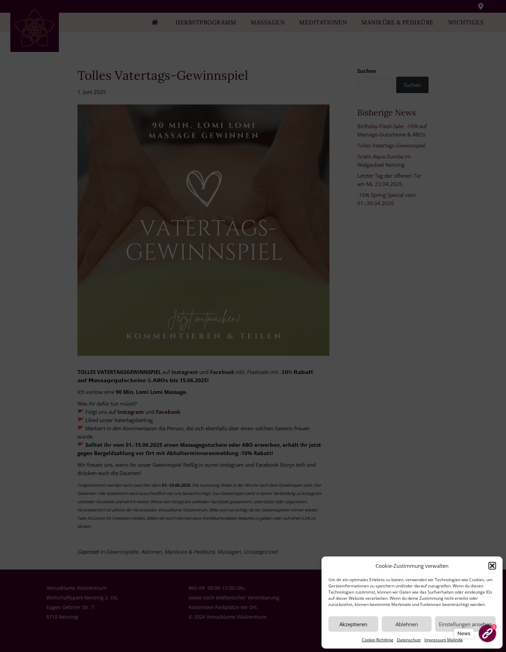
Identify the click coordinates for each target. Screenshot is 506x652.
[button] (492, 565)
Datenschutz (409, 640)
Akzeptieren (353, 624)
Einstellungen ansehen (465, 624)
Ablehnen (407, 624)
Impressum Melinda (443, 640)
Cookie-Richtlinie (377, 640)
